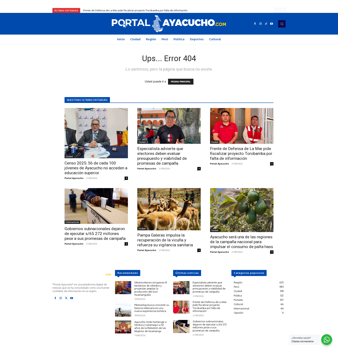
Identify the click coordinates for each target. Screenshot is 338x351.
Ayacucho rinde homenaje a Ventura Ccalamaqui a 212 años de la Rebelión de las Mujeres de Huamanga (150, 326)
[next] (283, 10)
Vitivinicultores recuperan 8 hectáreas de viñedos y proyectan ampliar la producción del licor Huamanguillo (150, 288)
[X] (66, 298)
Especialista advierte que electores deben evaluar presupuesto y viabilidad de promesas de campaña (162, 156)
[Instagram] (260, 24)
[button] (282, 24)
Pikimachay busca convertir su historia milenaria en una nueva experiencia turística (151, 308)
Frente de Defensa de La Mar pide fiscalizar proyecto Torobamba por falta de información (135, 10)
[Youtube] (271, 24)
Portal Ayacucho (74, 178)
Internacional (72, 222)
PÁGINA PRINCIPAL (181, 81)
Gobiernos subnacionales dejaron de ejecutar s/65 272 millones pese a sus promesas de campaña (95, 233)
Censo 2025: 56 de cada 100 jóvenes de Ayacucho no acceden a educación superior (96, 168)
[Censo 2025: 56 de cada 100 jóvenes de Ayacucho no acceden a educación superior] (96, 133)
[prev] (276, 10)
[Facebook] (255, 24)
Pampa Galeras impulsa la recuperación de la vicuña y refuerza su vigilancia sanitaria (165, 240)
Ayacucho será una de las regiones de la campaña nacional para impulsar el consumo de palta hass (241, 242)
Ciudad (69, 156)
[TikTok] (266, 24)
